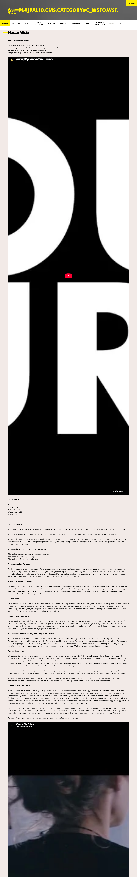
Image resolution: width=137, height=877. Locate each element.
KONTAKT (51, 23)
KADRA (27, 23)
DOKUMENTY (76, 23)
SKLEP (88, 23)
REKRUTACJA (16, 23)
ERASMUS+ (63, 23)
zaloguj (132, 3)
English (5, 23)
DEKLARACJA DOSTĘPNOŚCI (100, 23)
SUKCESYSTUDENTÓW (39, 23)
